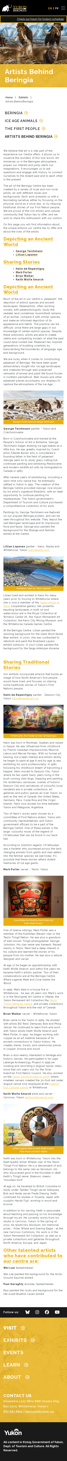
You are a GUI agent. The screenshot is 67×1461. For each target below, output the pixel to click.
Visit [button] (10, 1328)
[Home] (15, 7)
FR (57, 8)
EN (50, 8)
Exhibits (23, 97)
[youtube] (57, 1313)
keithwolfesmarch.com (39, 1097)
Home (9, 97)
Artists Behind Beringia (29, 137)
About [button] (12, 1377)
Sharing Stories (21, 262)
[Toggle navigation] (62, 8)
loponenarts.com (39, 550)
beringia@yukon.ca (39, 1411)
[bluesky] (27, 1313)
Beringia (14, 113)
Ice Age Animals (21, 121)
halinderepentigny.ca (25, 698)
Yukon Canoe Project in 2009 (30, 1076)
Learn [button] (11, 1365)
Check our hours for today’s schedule (40, 19)
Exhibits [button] (15, 1340)
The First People (23, 129)
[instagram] (37, 1313)
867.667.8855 (13, 1411)
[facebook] (47, 1313)
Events (13, 1352)
